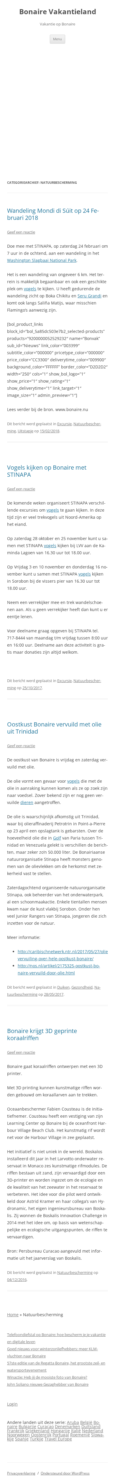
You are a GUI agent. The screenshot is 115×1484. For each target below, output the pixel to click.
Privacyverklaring (21, 1473)
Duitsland (91, 1426)
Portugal (60, 1435)
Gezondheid (82, 987)
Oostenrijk (41, 1435)
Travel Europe (58, 1439)
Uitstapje (25, 431)
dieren (26, 802)
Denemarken (67, 1426)
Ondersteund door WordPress (65, 1473)
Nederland (92, 1430)
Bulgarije (27, 1426)
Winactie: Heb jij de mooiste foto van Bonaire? (47, 1377)
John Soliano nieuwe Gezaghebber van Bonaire (47, 1384)
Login (12, 1404)
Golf (57, 838)
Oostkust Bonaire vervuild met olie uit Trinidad (54, 727)
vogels (30, 288)
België (86, 1422)
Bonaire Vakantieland (57, 11)
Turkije (36, 1439)
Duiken (63, 987)
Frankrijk (15, 1430)
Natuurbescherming (75, 1272)
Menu (57, 39)
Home (13, 1314)
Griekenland (37, 1430)
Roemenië (80, 1435)
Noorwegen (18, 1435)
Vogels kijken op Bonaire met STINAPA (46, 470)
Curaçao (45, 1426)
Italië (76, 1430)
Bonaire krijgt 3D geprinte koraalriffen (42, 1034)
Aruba (73, 1422)
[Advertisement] (57, 104)
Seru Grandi (89, 296)
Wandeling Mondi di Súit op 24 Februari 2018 (53, 214)
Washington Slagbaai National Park (41, 260)
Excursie (64, 423)
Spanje (22, 1439)
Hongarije (60, 1430)
